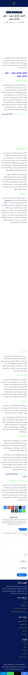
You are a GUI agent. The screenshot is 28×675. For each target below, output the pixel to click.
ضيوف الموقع (20, 22)
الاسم (25, 554)
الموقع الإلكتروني (23, 567)
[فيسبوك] (23, 507)
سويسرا (8, 12)
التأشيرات (24, 650)
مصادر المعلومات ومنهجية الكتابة (19, 611)
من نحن (25, 601)
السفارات (24, 653)
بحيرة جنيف (8, 200)
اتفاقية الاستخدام (23, 627)
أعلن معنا (24, 631)
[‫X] (20, 507)
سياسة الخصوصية (22, 621)
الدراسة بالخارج (23, 656)
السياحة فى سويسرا (11, 8)
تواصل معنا (24, 634)
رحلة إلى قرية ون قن (7, 114)
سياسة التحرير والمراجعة (21, 608)
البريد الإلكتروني (23, 561)
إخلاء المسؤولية (23, 624)
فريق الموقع (24, 605)
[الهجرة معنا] (14, 3)
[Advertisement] (14, 40)
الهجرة (25, 643)
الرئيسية (18, 8)
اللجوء (25, 647)
